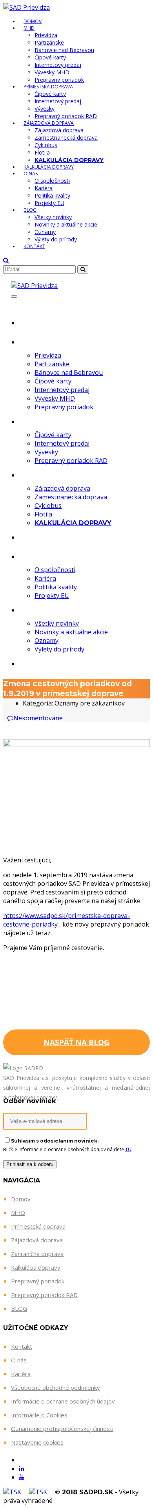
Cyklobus (46, 145)
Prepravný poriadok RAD (66, 116)
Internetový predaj (58, 64)
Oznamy (45, 232)
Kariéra (44, 188)
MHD (29, 28)
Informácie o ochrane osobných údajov (63, 1401)
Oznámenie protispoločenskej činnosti (62, 1428)
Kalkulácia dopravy (49, 167)
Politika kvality (52, 195)
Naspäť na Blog (76, 1042)
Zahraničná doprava (37, 1254)
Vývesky (45, 108)
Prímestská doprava (48, 86)
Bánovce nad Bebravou (64, 50)
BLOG (19, 1308)
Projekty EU (49, 203)
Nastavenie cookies (37, 1442)
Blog (30, 210)
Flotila (42, 152)
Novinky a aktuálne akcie (66, 224)
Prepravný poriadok (59, 79)
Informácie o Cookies (39, 1415)
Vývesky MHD (52, 72)
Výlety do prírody (56, 239)
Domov (50, 322)
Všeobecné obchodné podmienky (55, 1387)
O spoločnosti (52, 180)
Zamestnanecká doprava (66, 137)
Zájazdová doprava (49, 123)
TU (128, 1149)
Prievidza (46, 35)
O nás (31, 173)
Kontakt (34, 246)
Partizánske (49, 42)
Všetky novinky (53, 217)
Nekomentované (38, 718)
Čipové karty (50, 57)
